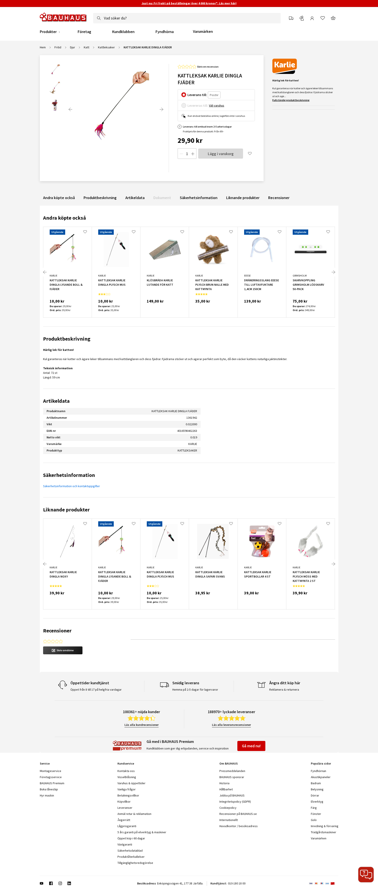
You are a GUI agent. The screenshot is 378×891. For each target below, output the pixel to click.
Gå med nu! (251, 745)
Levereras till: (197, 105)
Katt (86, 47)
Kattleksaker (106, 47)
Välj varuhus (216, 105)
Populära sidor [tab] (321, 763)
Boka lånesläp (49, 789)
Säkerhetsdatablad (130, 850)
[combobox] (187, 18)
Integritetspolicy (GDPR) (235, 801)
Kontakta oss (126, 771)
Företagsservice (51, 777)
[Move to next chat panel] (366, 874)
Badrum (316, 783)
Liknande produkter (242, 197)
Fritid (57, 47)
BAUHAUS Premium (52, 783)
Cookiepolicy (227, 808)
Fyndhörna (165, 32)
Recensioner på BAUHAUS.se (238, 814)
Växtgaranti (124, 844)
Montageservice (50, 771)
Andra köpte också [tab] (64, 217)
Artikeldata (135, 197)
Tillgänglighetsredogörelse (135, 863)
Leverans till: (197, 95)
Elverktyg (317, 801)
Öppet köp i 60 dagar (131, 838)
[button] (62, 650)
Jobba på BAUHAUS (232, 795)
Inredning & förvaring (324, 826)
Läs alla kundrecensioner (141, 725)
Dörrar (315, 795)
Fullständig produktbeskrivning (291, 100)
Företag (84, 32)
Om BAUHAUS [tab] (228, 763)
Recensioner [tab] (57, 630)
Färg (314, 808)
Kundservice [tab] (125, 763)
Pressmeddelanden (232, 771)
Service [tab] (45, 763)
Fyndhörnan (318, 771)
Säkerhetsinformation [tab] (69, 475)
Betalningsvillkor (128, 795)
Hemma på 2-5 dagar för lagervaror (195, 689)
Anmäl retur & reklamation (134, 814)
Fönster (316, 814)
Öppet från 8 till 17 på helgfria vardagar (96, 689)
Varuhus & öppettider (131, 783)
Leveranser (124, 808)
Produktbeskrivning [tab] (66, 338)
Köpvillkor (124, 801)
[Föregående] (70, 109)
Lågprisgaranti (126, 826)
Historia (224, 783)
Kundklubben (123, 32)
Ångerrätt (123, 820)
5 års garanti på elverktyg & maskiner (141, 832)
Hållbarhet (226, 789)
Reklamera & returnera (284, 689)
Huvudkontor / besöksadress (238, 826)
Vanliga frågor (126, 789)
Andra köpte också (59, 197)
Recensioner (278, 197)
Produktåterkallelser (131, 857)
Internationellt (228, 820)
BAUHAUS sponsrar (231, 777)
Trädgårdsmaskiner (323, 832)
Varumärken (203, 31)
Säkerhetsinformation (198, 197)
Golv (314, 820)
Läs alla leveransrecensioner (231, 725)
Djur (72, 47)
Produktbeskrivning (100, 197)
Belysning (317, 789)
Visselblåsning (126, 777)
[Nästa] (161, 109)
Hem (43, 47)
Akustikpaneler (321, 777)
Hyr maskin (47, 795)
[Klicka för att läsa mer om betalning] (323, 883)
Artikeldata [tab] (56, 400)
